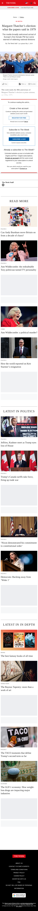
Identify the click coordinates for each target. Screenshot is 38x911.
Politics (22, 17)
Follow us (23, 84)
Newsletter (33, 84)
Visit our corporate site (26, 904)
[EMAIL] (3, 185)
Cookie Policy (19, 876)
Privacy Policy (19, 872)
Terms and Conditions (19, 869)
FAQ (19, 882)
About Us (19, 863)
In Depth (19, 21)
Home (15, 17)
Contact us (23, 168)
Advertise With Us (19, 879)
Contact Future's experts (19, 866)
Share (6, 84)
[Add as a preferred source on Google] (19, 895)
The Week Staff (12, 43)
